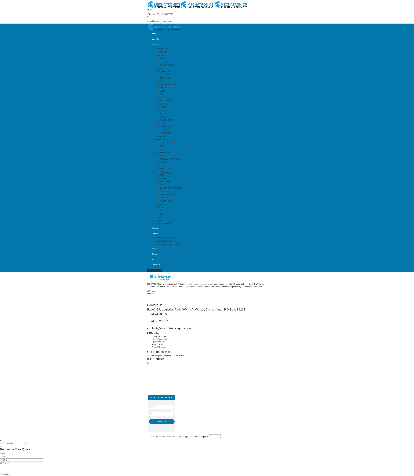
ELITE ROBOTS (166, 88)
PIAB (162, 58)
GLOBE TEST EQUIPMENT (171, 188)
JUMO (162, 91)
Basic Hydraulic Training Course (168, 244)
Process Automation (163, 101)
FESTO (163, 52)
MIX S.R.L (164, 123)
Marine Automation (163, 224)
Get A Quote (154, 271)
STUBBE (163, 110)
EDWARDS (164, 178)
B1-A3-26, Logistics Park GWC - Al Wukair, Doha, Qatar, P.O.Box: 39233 (196, 309)
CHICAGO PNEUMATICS (170, 159)
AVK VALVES (165, 133)
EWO (162, 211)
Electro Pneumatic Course (166, 241)
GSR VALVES (165, 130)
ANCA (162, 220)
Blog (153, 259)
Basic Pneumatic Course (165, 238)
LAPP (162, 146)
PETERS (163, 204)
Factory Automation (163, 49)
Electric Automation (163, 139)
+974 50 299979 (158, 321)
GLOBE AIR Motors (167, 71)
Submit (5, 474)
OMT (162, 217)
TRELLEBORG (166, 75)
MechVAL (164, 107)
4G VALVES (164, 136)
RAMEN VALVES (167, 127)
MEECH (163, 97)
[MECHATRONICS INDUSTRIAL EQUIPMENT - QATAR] (164, 5)
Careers (154, 254)
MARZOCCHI (165, 201)
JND (162, 207)
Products (154, 44)
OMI (161, 185)
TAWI (162, 81)
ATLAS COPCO (166, 182)
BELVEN (163, 114)
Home (153, 34)
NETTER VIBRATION (168, 65)
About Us (155, 39)
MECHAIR (164, 156)
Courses (154, 233)
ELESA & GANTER (167, 84)
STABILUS (164, 62)
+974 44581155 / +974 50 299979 (160, 14)
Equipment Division (163, 152)
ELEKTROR (165, 169)
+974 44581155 (158, 314)
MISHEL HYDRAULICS (169, 195)
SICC (162, 175)
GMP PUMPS (165, 78)
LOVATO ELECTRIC (168, 143)
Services (154, 228)
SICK (162, 94)
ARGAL (163, 68)
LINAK (162, 55)
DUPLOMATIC (165, 198)
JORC (162, 165)
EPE (162, 214)
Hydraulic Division (163, 191)
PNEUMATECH (166, 172)
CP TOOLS (164, 162)
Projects (154, 248)
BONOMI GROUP (167, 120)
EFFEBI (163, 117)
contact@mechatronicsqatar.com (159, 21)
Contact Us (155, 265)
